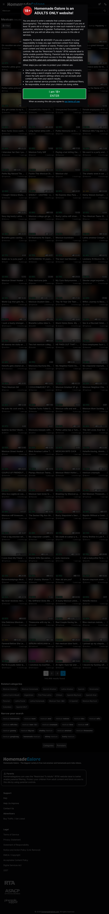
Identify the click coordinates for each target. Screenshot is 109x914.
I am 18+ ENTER (54, 93)
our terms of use (72, 101)
